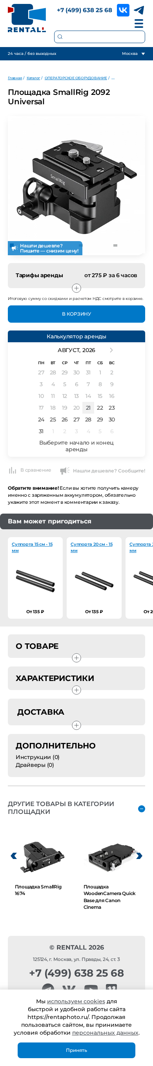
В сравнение (35, 470)
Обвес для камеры (128, 78)
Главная (15, 78)
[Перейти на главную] (27, 18)
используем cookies (76, 1001)
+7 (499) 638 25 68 (84, 10)
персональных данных (105, 1032)
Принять (76, 1050)
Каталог (33, 78)
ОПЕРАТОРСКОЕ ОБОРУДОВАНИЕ (76, 78)
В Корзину (76, 314)
